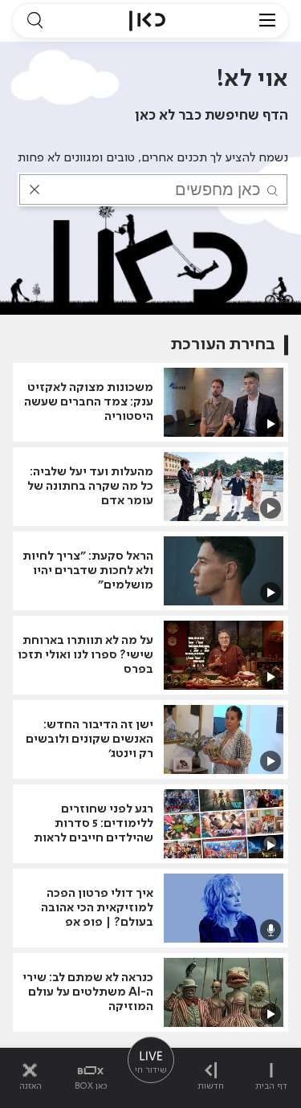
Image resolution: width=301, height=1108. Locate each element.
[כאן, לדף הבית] (147, 21)
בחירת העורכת (223, 344)
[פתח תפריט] (267, 21)
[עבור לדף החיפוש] (34, 21)
